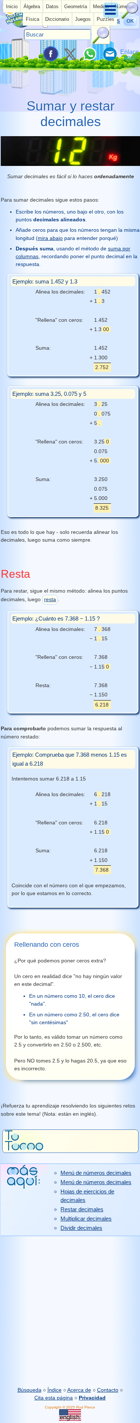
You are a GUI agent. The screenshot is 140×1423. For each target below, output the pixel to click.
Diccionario (57, 19)
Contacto (107, 1390)
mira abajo (50, 238)
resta (50, 599)
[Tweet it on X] (70, 54)
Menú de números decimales (95, 1173)
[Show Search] (130, 17)
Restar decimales (81, 1209)
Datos (52, 6)
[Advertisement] (70, 1311)
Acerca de (79, 1390)
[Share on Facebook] (50, 54)
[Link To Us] (129, 54)
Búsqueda (29, 1390)
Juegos (83, 19)
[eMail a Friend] (109, 54)
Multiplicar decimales (86, 1218)
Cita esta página (53, 1398)
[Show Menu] (111, 17)
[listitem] (12, 6)
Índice (54, 1390)
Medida (101, 6)
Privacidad (92, 1398)
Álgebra (32, 6)
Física (32, 19)
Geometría (75, 6)
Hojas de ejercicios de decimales (87, 1195)
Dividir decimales (81, 1228)
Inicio (12, 6)
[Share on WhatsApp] (90, 54)
